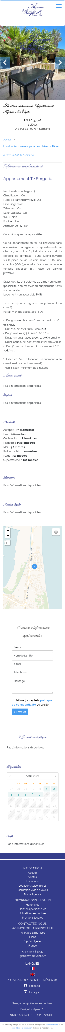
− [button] (8, 535)
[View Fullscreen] (7, 542)
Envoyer (20, 712)
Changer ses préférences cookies (32, 1003)
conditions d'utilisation (22, 1028)
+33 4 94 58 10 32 (32, 951)
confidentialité (52, 1025)
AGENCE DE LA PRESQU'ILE (32, 928)
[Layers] (56, 531)
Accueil (7, 139)
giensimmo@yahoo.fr (33, 955)
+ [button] (8, 531)
